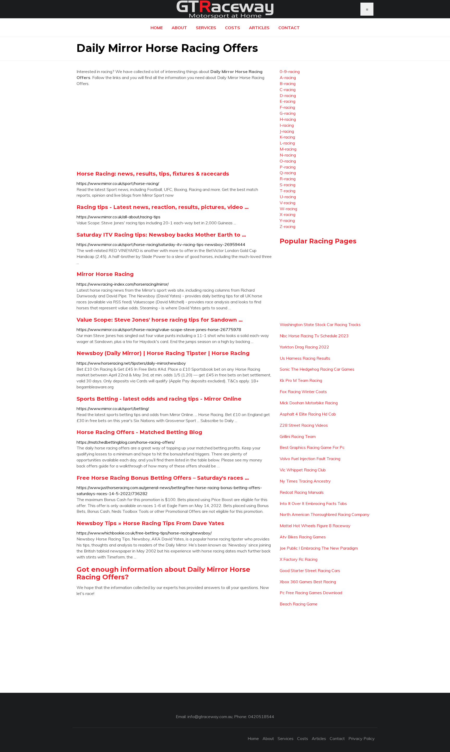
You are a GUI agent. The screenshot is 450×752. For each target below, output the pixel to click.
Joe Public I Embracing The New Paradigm (319, 548)
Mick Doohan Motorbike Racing (309, 402)
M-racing (288, 149)
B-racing (288, 83)
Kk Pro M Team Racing (301, 380)
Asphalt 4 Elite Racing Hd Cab (308, 414)
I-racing (287, 125)
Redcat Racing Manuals (302, 492)
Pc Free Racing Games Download (311, 592)
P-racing (288, 167)
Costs (232, 27)
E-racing (287, 101)
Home (157, 27)
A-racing (288, 77)
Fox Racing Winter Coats (303, 391)
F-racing (287, 107)
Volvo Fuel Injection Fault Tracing (310, 458)
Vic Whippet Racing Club (303, 469)
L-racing (287, 143)
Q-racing (288, 172)
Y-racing (287, 220)
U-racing (288, 196)
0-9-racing (290, 71)
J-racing (287, 131)
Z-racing (287, 226)
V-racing (287, 202)
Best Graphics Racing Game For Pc (312, 447)
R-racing (288, 178)
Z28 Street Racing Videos (304, 425)
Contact (289, 27)
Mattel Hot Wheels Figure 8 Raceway (315, 525)
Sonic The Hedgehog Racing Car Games (317, 369)
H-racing (288, 119)
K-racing (287, 137)
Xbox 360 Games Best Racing (308, 581)
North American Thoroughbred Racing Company (325, 514)
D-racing (288, 95)
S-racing (287, 184)
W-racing (288, 208)
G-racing (288, 113)
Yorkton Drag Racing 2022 (304, 347)
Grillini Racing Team (298, 436)
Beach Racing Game (298, 603)
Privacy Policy (361, 738)
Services (206, 27)
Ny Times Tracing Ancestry (305, 481)
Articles (259, 27)
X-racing (287, 214)
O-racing (288, 161)
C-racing (288, 89)
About (179, 27)
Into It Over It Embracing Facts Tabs (313, 503)
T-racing (287, 190)
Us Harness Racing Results (305, 358)
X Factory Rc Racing (298, 559)
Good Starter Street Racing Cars (310, 570)
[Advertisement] (174, 128)
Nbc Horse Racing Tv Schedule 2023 (314, 335)
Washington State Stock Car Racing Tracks (320, 324)
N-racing (288, 155)
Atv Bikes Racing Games (303, 536)
